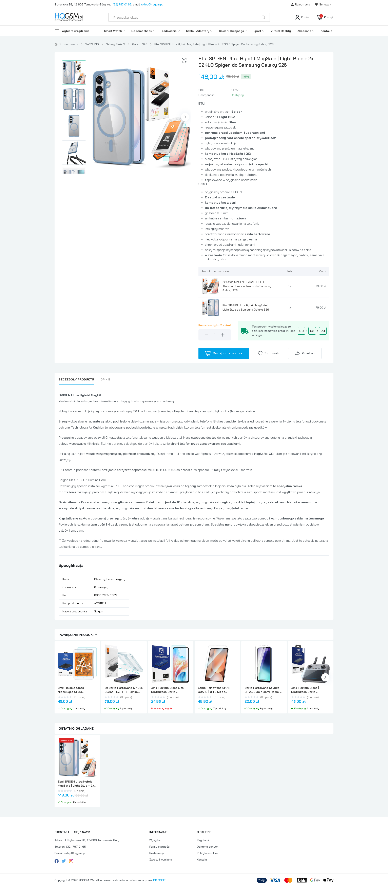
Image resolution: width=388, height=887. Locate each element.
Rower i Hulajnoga (231, 31)
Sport (257, 31)
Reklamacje (156, 853)
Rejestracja (302, 4)
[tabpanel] (194, 504)
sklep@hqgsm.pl (152, 4)
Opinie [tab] (105, 379)
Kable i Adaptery (197, 31)
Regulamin (203, 840)
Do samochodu (141, 31)
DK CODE (159, 880)
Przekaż (308, 353)
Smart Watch (113, 31)
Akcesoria (304, 31)
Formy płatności (159, 846)
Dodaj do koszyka (227, 353)
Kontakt (326, 31)
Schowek (325, 4)
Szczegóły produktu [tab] (76, 379)
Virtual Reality (281, 31)
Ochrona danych (207, 846)
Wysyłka (154, 840)
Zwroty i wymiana (160, 859)
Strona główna (68, 44)
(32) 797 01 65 (122, 4)
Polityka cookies (207, 853)
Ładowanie (169, 31)
